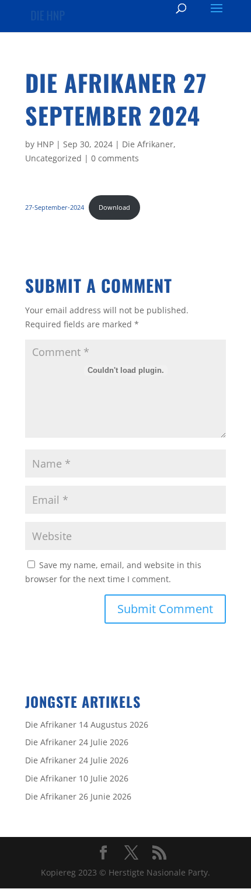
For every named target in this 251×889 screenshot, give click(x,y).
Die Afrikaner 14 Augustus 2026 (86, 724)
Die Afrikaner (147, 144)
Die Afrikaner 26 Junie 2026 (78, 796)
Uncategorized (53, 158)
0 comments (115, 158)
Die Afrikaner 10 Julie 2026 (76, 778)
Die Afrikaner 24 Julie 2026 (76, 742)
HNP (45, 144)
